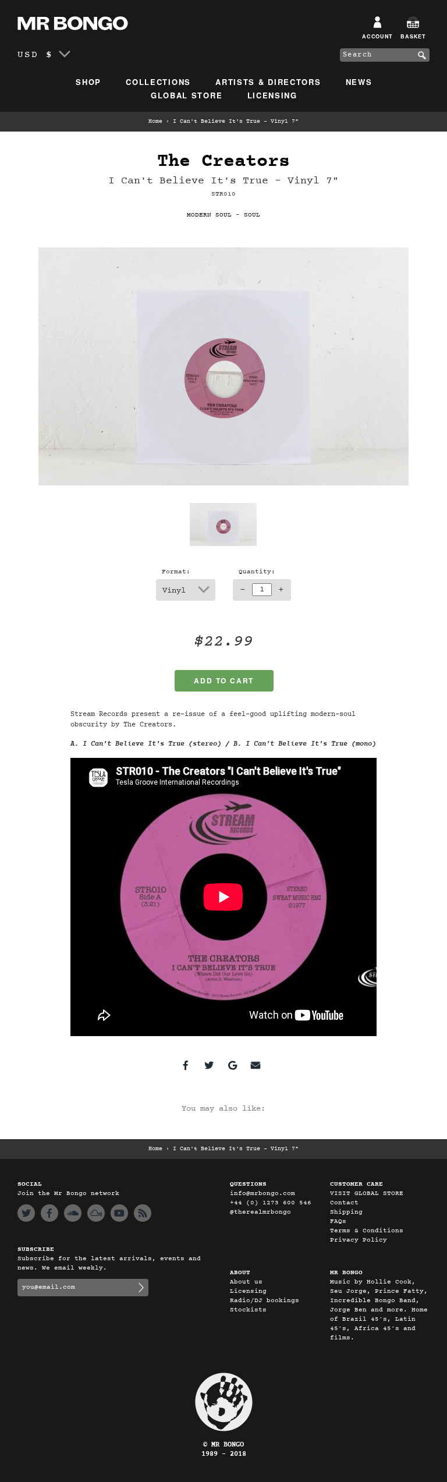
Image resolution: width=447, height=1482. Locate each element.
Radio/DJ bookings (264, 1300)
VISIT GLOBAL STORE (366, 1193)
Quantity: (257, 572)
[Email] (255, 1065)
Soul (252, 215)
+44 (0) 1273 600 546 (270, 1203)
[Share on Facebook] (185, 1065)
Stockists (248, 1310)
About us (246, 1282)
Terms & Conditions (366, 1230)
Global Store (186, 95)
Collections (158, 81)
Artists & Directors (268, 81)
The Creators (223, 161)
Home (155, 122)
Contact (344, 1203)
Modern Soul (209, 215)
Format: (176, 572)
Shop (88, 81)
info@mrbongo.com (262, 1193)
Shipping (346, 1212)
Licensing (272, 95)
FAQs (338, 1221)
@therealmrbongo (260, 1212)
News (359, 81)
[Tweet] (209, 1065)
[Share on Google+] (232, 1065)
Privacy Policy (358, 1240)
